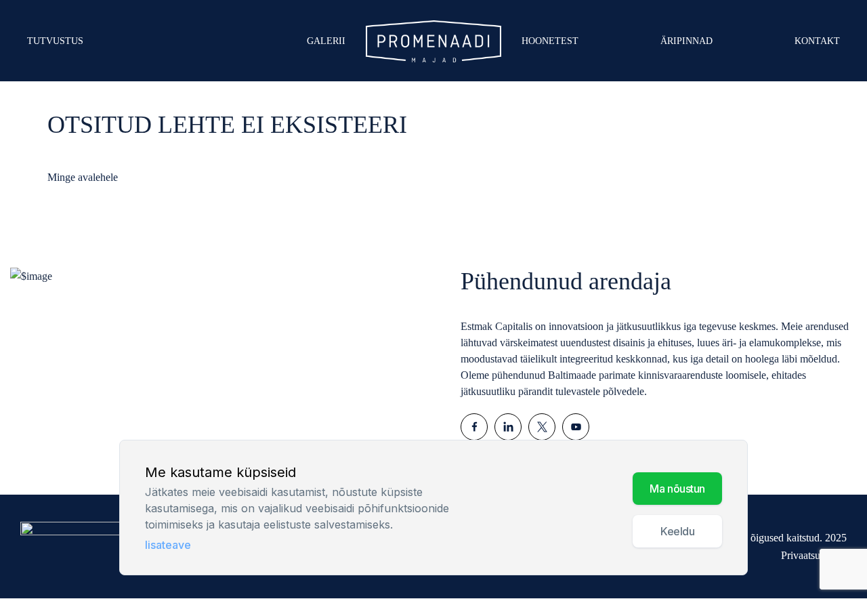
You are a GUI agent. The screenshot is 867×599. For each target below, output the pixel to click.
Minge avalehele (82, 177)
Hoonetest (550, 41)
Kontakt (817, 41)
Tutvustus (55, 41)
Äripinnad (686, 41)
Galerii (326, 41)
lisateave (168, 545)
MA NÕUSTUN (677, 488)
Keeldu (677, 531)
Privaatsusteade (814, 555)
